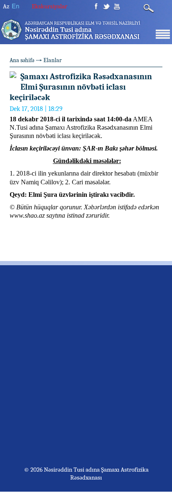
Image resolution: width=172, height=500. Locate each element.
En (15, 6)
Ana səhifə (22, 60)
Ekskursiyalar (49, 6)
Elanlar (52, 60)
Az (6, 6)
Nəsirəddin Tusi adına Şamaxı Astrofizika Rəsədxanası (96, 473)
